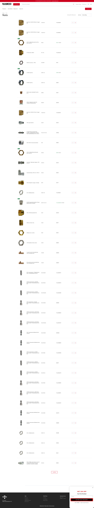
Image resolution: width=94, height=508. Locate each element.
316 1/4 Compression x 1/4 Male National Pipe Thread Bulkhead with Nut (33, 372)
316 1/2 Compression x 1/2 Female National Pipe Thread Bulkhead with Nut (33, 383)
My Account (27, 501)
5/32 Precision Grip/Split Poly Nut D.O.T (32, 93)
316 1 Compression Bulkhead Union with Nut (33, 333)
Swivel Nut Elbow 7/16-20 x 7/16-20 (33, 172)
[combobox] (48, 4)
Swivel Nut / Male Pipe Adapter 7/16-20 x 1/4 (33, 163)
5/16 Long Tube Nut (30, 122)
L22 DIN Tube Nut (30, 72)
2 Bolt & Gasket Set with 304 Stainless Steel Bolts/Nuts (32, 103)
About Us (26, 497)
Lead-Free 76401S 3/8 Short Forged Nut (33, 33)
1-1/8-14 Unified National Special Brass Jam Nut (32, 153)
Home (3, 13)
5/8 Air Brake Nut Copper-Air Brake (33, 182)
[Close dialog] (93, 487)
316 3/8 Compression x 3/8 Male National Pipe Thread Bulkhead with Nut (33, 362)
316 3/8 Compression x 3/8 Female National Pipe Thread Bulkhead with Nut (33, 392)
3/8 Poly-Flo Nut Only (30, 222)
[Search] (73, 4)
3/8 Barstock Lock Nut (31, 232)
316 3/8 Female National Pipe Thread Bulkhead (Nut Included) (33, 203)
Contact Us (26, 499)
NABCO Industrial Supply (6, 501)
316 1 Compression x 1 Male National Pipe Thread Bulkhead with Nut (33, 273)
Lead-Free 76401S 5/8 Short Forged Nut (33, 23)
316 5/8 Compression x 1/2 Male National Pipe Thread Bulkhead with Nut (33, 292)
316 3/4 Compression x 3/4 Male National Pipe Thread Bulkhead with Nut (33, 282)
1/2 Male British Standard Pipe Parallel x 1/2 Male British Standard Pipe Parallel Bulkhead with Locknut (33, 132)
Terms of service (51, 505)
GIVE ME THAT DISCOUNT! (82, 499)
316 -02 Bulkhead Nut (30, 452)
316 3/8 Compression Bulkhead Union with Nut (33, 423)
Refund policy (42, 505)
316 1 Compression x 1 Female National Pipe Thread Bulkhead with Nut (33, 302)
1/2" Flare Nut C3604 (30, 52)
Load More (54, 472)
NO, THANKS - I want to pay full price (82, 502)
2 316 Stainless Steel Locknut (32, 242)
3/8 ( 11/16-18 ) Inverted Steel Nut (32, 142)
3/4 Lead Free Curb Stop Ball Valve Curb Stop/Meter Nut (33, 263)
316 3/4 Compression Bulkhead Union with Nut (33, 343)
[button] (88, 4)
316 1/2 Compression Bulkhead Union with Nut (33, 413)
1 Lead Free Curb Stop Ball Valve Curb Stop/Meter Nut (32, 253)
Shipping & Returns (28, 500)
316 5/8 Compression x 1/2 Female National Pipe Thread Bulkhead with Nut (33, 322)
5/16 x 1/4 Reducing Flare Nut (32, 212)
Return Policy (45, 500)
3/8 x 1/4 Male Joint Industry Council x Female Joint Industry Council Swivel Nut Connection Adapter (33, 463)
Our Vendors (45, 499)
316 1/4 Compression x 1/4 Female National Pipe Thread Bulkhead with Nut (33, 403)
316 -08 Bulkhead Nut (30, 192)
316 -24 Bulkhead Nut (30, 442)
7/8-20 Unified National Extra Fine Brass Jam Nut (33, 43)
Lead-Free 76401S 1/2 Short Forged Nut (33, 113)
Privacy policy (46, 505)
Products (44, 497)
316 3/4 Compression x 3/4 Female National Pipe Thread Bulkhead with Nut (33, 312)
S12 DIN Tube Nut (30, 82)
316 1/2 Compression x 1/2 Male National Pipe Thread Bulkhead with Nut (33, 352)
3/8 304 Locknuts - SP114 (31, 62)
